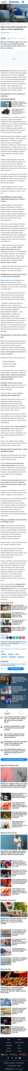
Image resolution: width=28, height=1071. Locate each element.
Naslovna (3, 24)
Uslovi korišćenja (22, 649)
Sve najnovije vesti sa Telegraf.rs (14, 759)
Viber (2, 645)
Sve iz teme (14, 706)
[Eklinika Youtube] (19, 1058)
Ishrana (8, 24)
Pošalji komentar (16, 668)
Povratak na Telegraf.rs (4, 2)
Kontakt (19, 1065)
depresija (3, 654)
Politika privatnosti (11, 1065)
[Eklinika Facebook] (8, 1058)
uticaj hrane (21, 657)
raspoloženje (12, 657)
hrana (17, 654)
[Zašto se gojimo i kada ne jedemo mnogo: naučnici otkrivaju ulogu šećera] (6, 630)
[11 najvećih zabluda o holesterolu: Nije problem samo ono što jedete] (6, 952)
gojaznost (10, 654)
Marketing (6, 1063)
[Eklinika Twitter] (12, 1058)
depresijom (4, 119)
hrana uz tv (4, 657)
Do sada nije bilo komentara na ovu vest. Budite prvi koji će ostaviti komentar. (13, 664)
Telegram (7, 645)
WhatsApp (22, 643)
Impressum (12, 1063)
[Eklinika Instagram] (16, 1058)
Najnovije (10, 765)
